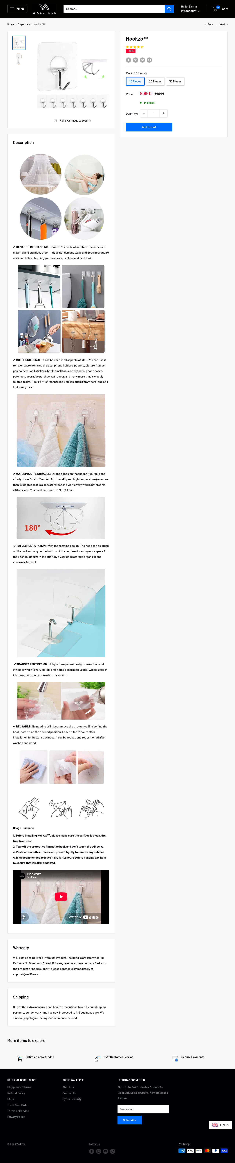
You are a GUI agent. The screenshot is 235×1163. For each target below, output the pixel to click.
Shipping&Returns (19, 1087)
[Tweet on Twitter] (142, 60)
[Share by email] (149, 60)
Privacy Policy (16, 1116)
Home (10, 24)
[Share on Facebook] (128, 60)
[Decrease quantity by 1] (144, 113)
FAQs (10, 1099)
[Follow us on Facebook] (91, 1151)
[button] (135, 46)
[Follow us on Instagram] (98, 1151)
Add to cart (149, 127)
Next (222, 24)
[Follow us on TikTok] (112, 1151)
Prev (210, 24)
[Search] (169, 9)
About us (68, 1087)
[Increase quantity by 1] (163, 113)
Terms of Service (18, 1111)
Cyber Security (72, 1099)
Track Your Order (18, 1105)
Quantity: (132, 113)
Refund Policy (16, 1093)
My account (189, 10)
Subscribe (129, 1120)
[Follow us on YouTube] (105, 1151)
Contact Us (69, 1093)
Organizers (24, 24)
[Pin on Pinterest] (135, 60)
